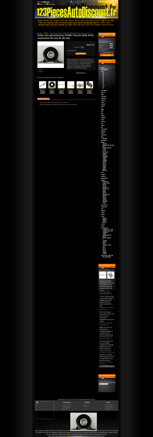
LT (103, 239)
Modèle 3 (105, 218)
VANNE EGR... (80, 89)
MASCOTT (105, 196)
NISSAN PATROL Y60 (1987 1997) (108, 145)
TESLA (83, 25)
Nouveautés (86, 406)
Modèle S (105, 219)
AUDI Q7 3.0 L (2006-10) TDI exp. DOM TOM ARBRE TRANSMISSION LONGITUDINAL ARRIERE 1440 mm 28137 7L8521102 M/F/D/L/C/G (107, 344)
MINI (85, 23)
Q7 (103, 84)
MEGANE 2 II (105, 187)
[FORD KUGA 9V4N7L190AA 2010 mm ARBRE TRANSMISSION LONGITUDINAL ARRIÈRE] (61, 88)
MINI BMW (105, 138)
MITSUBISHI (89, 23)
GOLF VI (104, 250)
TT (103, 89)
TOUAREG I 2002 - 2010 (108, 229)
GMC (108, 20)
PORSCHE (108, 23)
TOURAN (104, 253)
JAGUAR (49, 23)
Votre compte (51, 4)
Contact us (67, 399)
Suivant (94, 84)
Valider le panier (107, 55)
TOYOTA (87, 25)
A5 (103, 76)
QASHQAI (104, 155)
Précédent (37, 84)
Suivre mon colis (103, 384)
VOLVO (91, 25)
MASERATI (70, 23)
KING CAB (105, 170)
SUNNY (104, 168)
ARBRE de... (42, 89)
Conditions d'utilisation (84, 399)
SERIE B (104, 197)
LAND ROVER (64, 23)
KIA (60, 23)
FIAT (100, 20)
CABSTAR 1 (105, 200)
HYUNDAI (41, 23)
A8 (103, 79)
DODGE (96, 20)
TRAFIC (104, 203)
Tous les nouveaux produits (107, 366)
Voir (42, 92)
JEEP (53, 23)
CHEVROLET (71, 20)
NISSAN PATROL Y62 (107, 148)
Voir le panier (102, 34)
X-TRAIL (104, 149)
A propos (93, 399)
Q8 (103, 87)
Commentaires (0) (43, 99)
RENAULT (48, 25)
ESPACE (104, 190)
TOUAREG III (105, 232)
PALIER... (52, 89)
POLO (104, 246)
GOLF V (104, 248)
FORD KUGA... (61, 89)
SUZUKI (79, 25)
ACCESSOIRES (46, 20)
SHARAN (104, 252)
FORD (103, 20)
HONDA (112, 20)
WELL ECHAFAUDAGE (107, 257)
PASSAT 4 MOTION (107, 238)
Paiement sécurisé (66, 406)
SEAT (66, 25)
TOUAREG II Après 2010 (108, 231)
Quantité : (77, 47)
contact (71, 2)
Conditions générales (109, 407)
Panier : (41, 4)
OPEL (98, 23)
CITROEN (83, 20)
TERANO (104, 159)
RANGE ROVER (42, 25)
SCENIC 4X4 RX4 (106, 183)
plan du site (77, 2)
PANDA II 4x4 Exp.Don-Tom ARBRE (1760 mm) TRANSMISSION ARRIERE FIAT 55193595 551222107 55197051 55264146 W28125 (106, 331)
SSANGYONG (61, 25)
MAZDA (75, 23)
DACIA (87, 20)
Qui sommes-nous (109, 405)
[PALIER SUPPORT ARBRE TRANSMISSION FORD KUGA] (52, 88)
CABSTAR (105, 144)
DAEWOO (91, 20)
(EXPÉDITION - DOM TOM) (107, 25)
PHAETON (105, 241)
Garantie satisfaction (66, 407)
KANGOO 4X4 (105, 182)
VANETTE (104, 165)
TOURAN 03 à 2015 (107, 245)
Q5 (103, 83)
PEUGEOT (103, 23)
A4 (103, 74)
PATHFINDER (105, 156)
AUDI (51, 20)
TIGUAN (104, 234)
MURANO (104, 153)
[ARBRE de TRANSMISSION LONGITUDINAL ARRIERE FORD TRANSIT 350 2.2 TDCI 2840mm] (42, 88)
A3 (103, 73)
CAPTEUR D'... (71, 89)
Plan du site (64, 409)
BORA (104, 243)
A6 (103, 77)
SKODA (74, 25)
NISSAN (95, 23)
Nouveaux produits (104, 265)
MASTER (104, 193)
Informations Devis (81, 73)
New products (61, 399)
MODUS (104, 191)
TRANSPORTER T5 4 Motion (107, 235)
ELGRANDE (105, 160)
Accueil (40, 20)
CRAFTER (105, 242)
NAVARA (104, 169)
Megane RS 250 (106, 194)
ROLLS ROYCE (54, 25)
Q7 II (104, 86)
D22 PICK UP (105, 152)
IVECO (45, 23)
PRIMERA (105, 158)
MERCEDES (80, 23)
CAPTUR (104, 184)
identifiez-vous (45, 2)
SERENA (104, 166)
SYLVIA (104, 163)
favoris (83, 2)
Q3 (103, 81)
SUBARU (70, 25)
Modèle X (105, 221)
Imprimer (41, 69)
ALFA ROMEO (56, 20)
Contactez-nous (108, 409)
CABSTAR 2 (105, 201)
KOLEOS (104, 186)
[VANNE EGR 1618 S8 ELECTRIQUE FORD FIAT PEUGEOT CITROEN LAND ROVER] (89, 88)
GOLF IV (104, 249)
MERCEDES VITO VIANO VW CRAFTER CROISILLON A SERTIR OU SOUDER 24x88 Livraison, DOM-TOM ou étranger (107, 357)
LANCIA (56, 23)
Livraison (77, 399)
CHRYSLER (77, 20)
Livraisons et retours (66, 405)
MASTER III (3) (106, 189)
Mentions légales (108, 406)
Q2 (103, 80)
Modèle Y (105, 222)
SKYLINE (104, 162)
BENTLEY (62, 20)
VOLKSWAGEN (97, 25)
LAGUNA (104, 199)
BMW (66, 20)
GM (106, 20)
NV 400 (104, 151)
